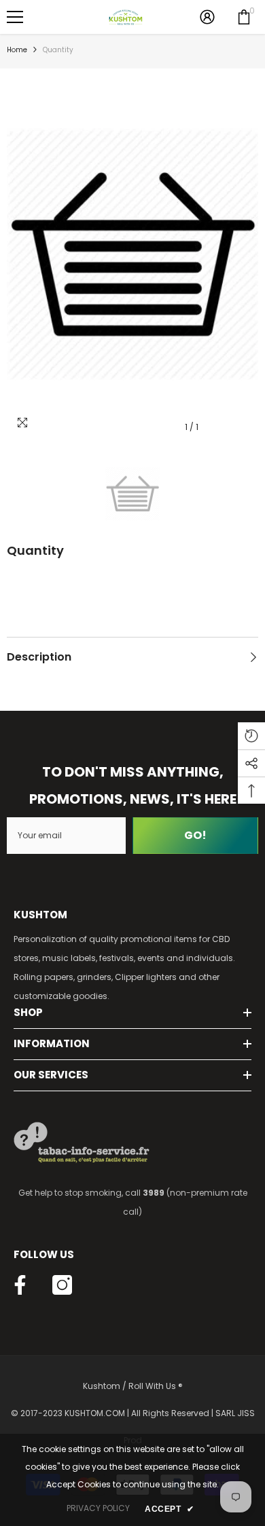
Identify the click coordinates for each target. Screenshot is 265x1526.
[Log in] (207, 17)
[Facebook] (20, 1285)
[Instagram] (62, 1285)
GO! (195, 835)
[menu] (15, 17)
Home (17, 50)
